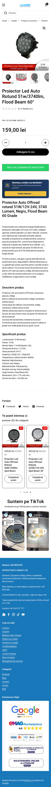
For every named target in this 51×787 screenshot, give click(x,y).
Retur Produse (8, 657)
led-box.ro (28, 780)
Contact (5, 628)
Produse (5, 674)
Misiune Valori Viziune (11, 635)
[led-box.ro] (25, 5)
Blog (4, 678)
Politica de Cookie (10, 639)
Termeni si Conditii (10, 643)
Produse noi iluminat (29, 21)
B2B (4, 689)
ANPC (4, 650)
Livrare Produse (9, 654)
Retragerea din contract (12, 661)
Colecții (14, 21)
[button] (46, 5)
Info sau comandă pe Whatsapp (25, 167)
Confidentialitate (9, 646)
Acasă (4, 21)
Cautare (5, 631)
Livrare (5, 685)
